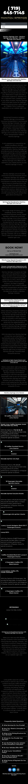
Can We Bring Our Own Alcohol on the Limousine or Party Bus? (13, 743)
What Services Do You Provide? (14, 725)
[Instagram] (18, 770)
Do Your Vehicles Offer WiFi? (13, 747)
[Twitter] (14, 770)
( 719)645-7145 (10, 106)
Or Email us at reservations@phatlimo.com (14, 254)
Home (3, 23)
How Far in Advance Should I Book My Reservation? (12, 756)
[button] (14, 725)
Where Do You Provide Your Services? (12, 738)
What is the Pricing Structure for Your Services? (14, 734)
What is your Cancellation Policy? (11, 751)
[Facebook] (10, 770)
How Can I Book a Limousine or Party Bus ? (13, 729)
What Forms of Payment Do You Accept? (14, 761)
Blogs (3, 27)
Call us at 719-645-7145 (14, 251)
